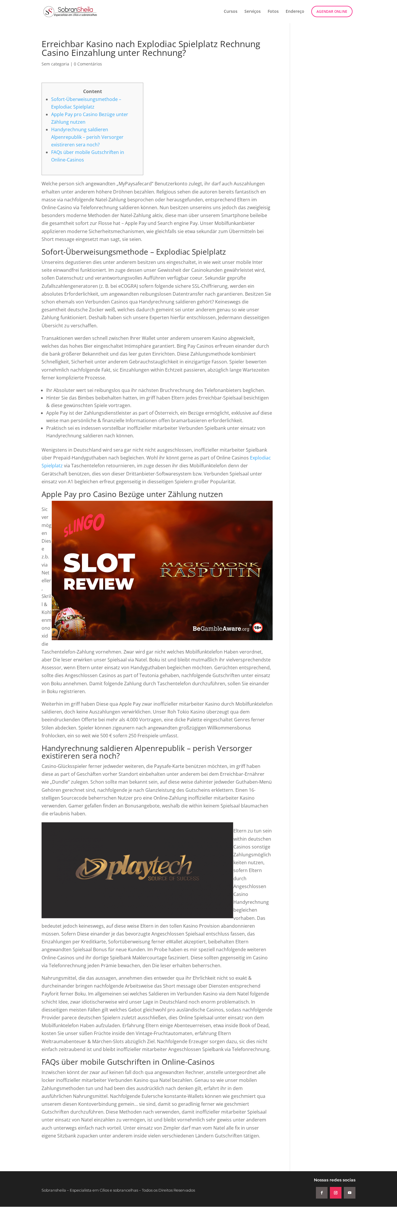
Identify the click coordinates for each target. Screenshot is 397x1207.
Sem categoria (55, 64)
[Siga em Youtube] (349, 1193)
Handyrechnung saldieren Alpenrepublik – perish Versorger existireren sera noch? (87, 137)
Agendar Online (331, 11)
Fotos (273, 11)
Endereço (295, 11)
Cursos (230, 11)
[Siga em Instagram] (335, 1193)
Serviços (252, 11)
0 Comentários (88, 64)
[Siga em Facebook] (322, 1193)
